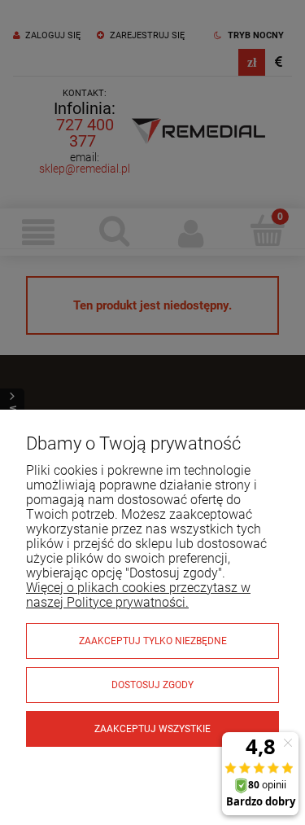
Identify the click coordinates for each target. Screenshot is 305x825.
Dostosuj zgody (152, 685)
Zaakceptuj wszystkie (152, 729)
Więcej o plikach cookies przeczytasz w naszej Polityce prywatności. (138, 595)
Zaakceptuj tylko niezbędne (153, 641)
